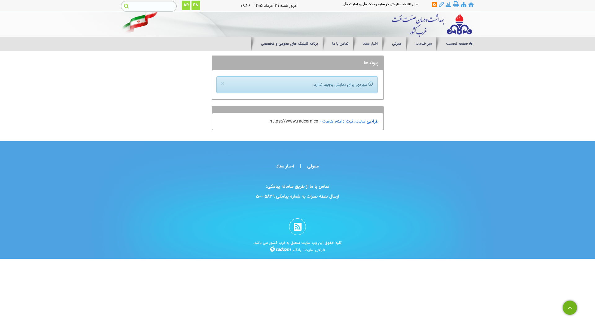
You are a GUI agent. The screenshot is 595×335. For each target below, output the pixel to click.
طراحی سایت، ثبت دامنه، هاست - (348, 121)
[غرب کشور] (343, 24)
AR (186, 5)
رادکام (297, 250)
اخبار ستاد (285, 166)
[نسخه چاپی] (456, 4)
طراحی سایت (315, 250)
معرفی (313, 166)
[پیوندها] (441, 5)
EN (196, 5)
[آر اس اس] (434, 5)
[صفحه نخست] (471, 5)
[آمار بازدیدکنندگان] (448, 5)
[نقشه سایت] (463, 5)
